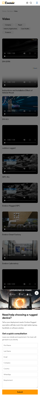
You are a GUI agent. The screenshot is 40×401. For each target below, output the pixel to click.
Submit (20, 392)
